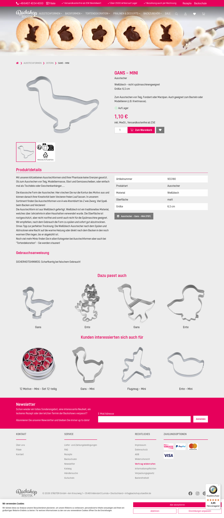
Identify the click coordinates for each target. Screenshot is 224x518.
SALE (168, 13)
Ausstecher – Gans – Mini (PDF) (136, 216)
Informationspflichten (145, 468)
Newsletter (69, 464)
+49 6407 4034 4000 (31, 3)
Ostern (49, 63)
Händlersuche (71, 473)
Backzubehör (151, 13)
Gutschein (69, 478)
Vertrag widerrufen (145, 464)
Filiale (52, 3)
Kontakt (20, 454)
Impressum (140, 445)
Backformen (72, 13)
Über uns (20, 445)
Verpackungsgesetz (144, 473)
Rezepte (187, 3)
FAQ (66, 449)
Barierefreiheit (142, 478)
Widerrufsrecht (142, 459)
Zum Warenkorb (143, 129)
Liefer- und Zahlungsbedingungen (80, 445)
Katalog (67, 468)
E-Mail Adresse (106, 413)
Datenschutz (141, 449)
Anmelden (200, 419)
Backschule (200, 3)
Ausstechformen (49, 13)
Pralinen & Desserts (125, 13)
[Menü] (219, 486)
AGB (137, 454)
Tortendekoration (96, 13)
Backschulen (70, 459)
